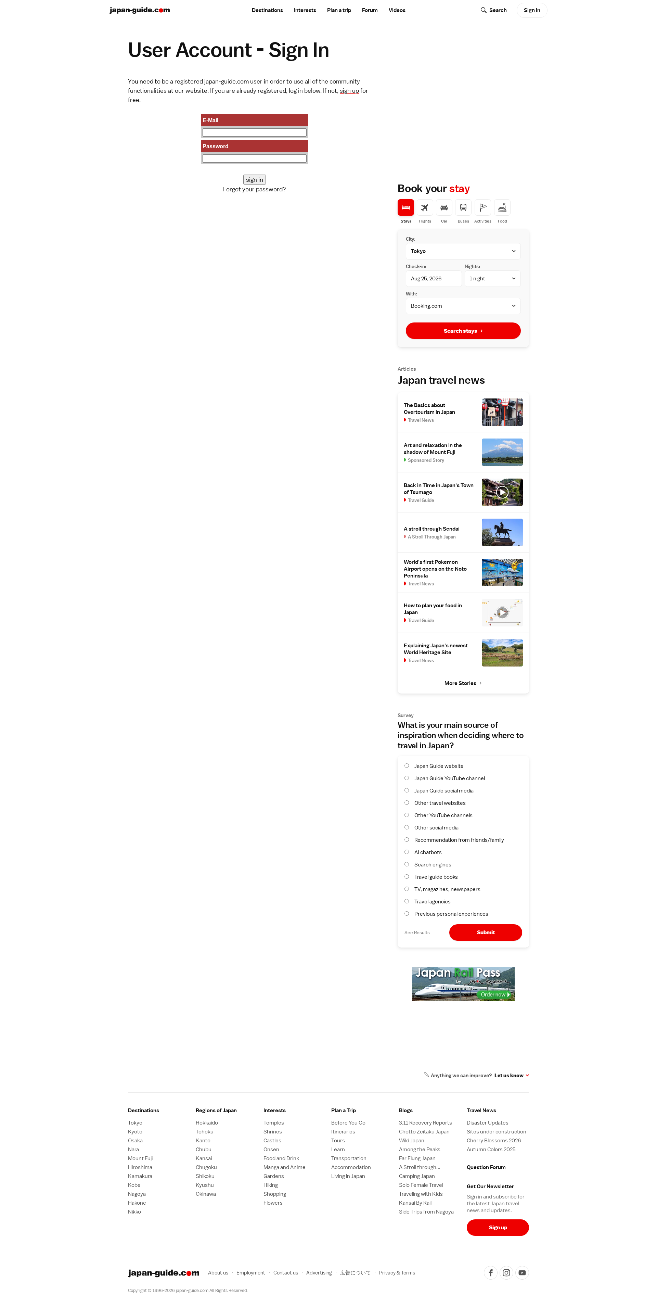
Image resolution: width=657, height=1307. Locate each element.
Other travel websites (440, 803)
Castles (272, 1140)
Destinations (267, 10)
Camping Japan (417, 1176)
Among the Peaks (419, 1149)
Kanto (203, 1140)
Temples (273, 1123)
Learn (338, 1149)
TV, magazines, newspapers (447, 889)
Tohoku (205, 1131)
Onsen (271, 1149)
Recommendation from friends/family (459, 840)
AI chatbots (428, 852)
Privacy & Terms (397, 1272)
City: (410, 239)
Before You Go (348, 1123)
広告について (355, 1272)
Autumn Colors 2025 (491, 1149)
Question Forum (486, 1167)
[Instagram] (506, 1273)
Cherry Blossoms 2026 (494, 1140)
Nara (133, 1149)
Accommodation (351, 1167)
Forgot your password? (254, 189)
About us (218, 1272)
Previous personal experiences (451, 914)
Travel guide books (436, 877)
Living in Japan (348, 1176)
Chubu (203, 1149)
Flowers (273, 1203)
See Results (417, 932)
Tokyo (135, 1123)
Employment (250, 1272)
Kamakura (140, 1176)
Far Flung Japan (417, 1158)
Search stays (460, 331)
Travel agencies (432, 901)
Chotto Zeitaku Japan (424, 1131)
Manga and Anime (284, 1167)
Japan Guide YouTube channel (449, 778)
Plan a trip (339, 10)
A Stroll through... (419, 1167)
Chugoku (206, 1167)
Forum (370, 10)
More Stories (460, 683)
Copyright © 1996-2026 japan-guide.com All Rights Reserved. (188, 1290)
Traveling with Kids (421, 1194)
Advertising (319, 1272)
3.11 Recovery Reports (425, 1123)
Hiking (270, 1185)
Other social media (436, 827)
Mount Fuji (140, 1158)
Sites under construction (496, 1131)
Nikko (134, 1212)
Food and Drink (281, 1158)
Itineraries (343, 1131)
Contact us (285, 1272)
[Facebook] (491, 1273)
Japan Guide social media (444, 790)
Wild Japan (411, 1140)
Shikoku (205, 1176)
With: (411, 294)
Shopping (274, 1194)
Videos (397, 10)
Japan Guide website (439, 766)
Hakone (137, 1203)
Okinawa (206, 1194)
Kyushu (205, 1185)
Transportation (348, 1158)
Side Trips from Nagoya (426, 1212)
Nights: (472, 266)
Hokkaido (207, 1123)
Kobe (134, 1185)
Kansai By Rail (415, 1203)
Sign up (498, 1227)
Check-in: (416, 266)
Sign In (532, 10)
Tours (338, 1140)
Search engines (432, 864)
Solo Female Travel (421, 1185)
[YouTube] (522, 1273)
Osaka (135, 1140)
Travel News (481, 1110)
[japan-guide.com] (140, 10)
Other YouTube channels (443, 815)
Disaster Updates (487, 1123)
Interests (305, 10)
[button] (227, 1110)
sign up (349, 90)
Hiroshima (140, 1167)
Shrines (272, 1131)
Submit (486, 932)
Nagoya (137, 1194)
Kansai (204, 1158)
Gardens (273, 1176)
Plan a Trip (343, 1110)
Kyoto (135, 1131)
